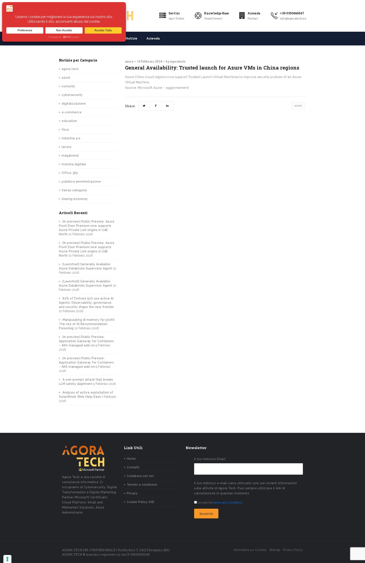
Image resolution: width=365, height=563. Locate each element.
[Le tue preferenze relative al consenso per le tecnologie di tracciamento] (7, 559)
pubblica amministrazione (81, 181)
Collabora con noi (140, 476)
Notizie (131, 38)
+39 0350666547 (292, 13)
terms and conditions (228, 502)
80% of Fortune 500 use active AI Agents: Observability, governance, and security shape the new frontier (86, 303)
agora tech (70, 69)
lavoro (66, 147)
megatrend (70, 155)
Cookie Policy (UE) (140, 502)
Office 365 (70, 173)
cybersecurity (72, 95)
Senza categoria (74, 190)
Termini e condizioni (142, 484)
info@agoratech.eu (293, 18)
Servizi (174, 13)
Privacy (132, 493)
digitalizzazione (74, 103)
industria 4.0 (71, 138)
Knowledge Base (216, 13)
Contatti (133, 467)
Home (131, 458)
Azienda (254, 13)
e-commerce (72, 112)
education (69, 121)
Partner (253, 18)
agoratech (177, 61)
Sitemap (275, 550)
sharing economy (75, 199)
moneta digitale (74, 164)
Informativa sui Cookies (250, 550)
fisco (65, 129)
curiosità (68, 86)
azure (66, 77)
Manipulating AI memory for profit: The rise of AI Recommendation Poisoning (87, 324)
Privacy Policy (293, 550)
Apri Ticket (176, 18)
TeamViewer (213, 18)
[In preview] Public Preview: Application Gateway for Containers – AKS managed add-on (86, 341)
